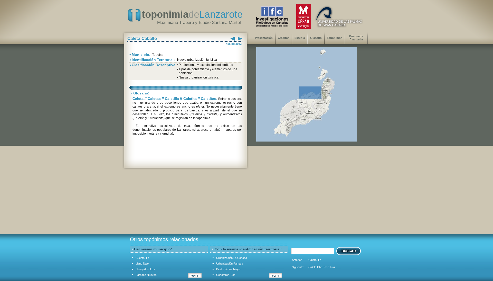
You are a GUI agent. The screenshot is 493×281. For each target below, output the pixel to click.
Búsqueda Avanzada (356, 38)
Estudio (300, 37)
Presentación (264, 37)
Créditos (283, 37)
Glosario (316, 37)
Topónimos (334, 37)
